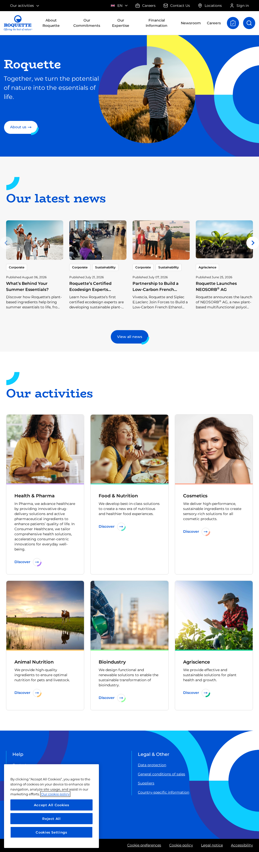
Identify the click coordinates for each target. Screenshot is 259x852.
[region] (51, 806)
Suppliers (146, 783)
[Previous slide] (6, 243)
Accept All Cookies (51, 805)
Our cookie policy (55, 794)
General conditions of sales (161, 774)
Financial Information (156, 23)
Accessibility (242, 845)
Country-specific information (163, 792)
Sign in (242, 6)
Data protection (152, 765)
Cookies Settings (51, 832)
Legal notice (212, 845)
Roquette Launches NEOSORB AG (216, 286)
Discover (22, 562)
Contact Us (180, 5)
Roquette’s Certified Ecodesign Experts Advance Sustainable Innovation (91, 292)
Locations (213, 5)
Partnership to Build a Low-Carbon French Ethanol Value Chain (156, 289)
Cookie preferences (144, 845)
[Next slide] (252, 243)
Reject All (51, 819)
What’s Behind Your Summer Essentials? (27, 286)
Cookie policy (181, 845)
